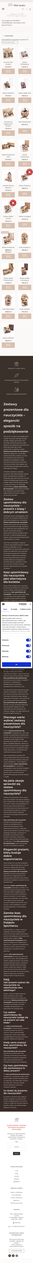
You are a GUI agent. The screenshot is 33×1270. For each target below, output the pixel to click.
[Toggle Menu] (3, 9)
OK (16, 664)
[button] (17, 1255)
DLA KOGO (17, 23)
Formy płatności (16, 1195)
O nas (16, 1171)
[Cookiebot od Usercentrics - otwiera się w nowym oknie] (19, 604)
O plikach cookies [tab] (25, 609)
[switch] (28, 645)
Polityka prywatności (16, 1203)
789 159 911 (17, 1222)
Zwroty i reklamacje (16, 1197)
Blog (16, 1173)
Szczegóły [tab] (14, 609)
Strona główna (7, 20)
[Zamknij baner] (30, 604)
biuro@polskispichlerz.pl (18, 1226)
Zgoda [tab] (5, 609)
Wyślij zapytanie (16, 1250)
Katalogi (16, 1179)
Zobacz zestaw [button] (24, 71)
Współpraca (16, 1181)
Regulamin (16, 1200)
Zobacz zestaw (8, 71)
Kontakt (16, 1176)
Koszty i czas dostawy (16, 1192)
